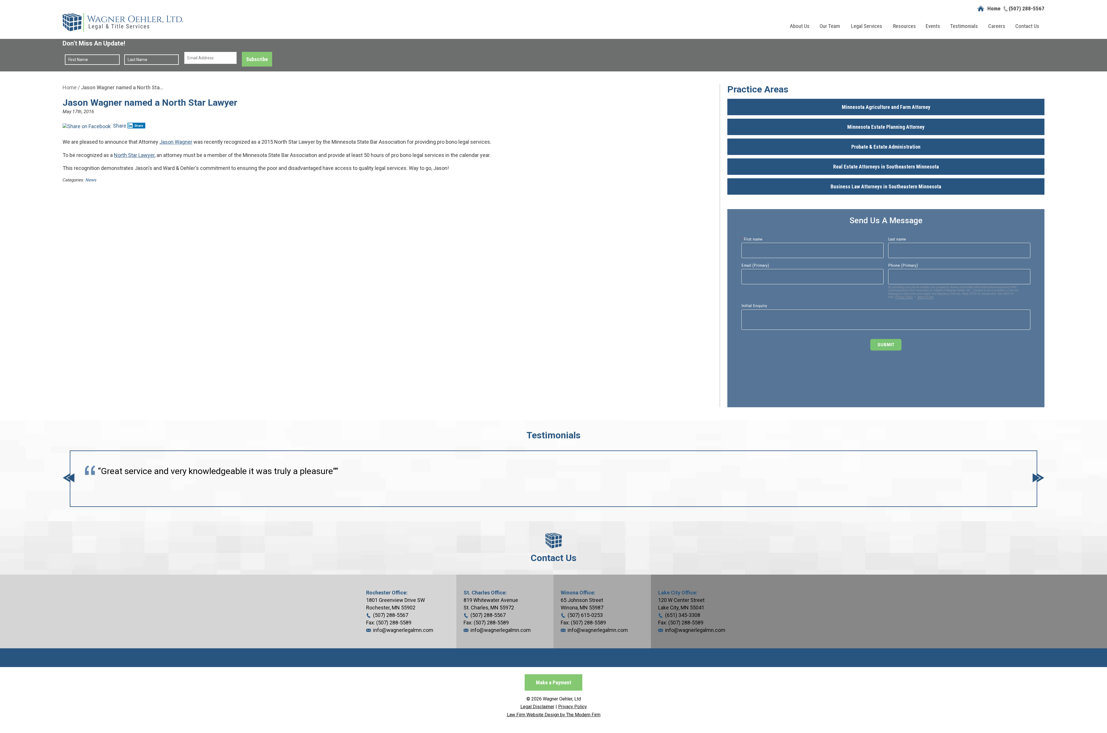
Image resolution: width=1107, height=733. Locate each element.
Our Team (830, 26)
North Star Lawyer (134, 155)
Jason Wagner (175, 142)
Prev (69, 478)
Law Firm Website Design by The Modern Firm (553, 714)
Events (933, 26)
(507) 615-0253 (585, 615)
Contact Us (1027, 26)
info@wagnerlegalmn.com (403, 630)
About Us (799, 26)
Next (1038, 478)
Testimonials (964, 26)
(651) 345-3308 (682, 615)
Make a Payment (553, 682)
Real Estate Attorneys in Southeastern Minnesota (886, 167)
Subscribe (257, 59)
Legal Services (866, 26)
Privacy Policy (572, 706)
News (91, 180)
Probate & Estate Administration (885, 147)
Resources (904, 26)
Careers (996, 26)
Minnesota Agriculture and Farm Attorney (886, 107)
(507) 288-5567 (1026, 8)
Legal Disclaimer (537, 706)
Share (119, 126)
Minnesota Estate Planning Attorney (886, 127)
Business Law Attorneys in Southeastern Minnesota (886, 186)
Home (994, 8)
